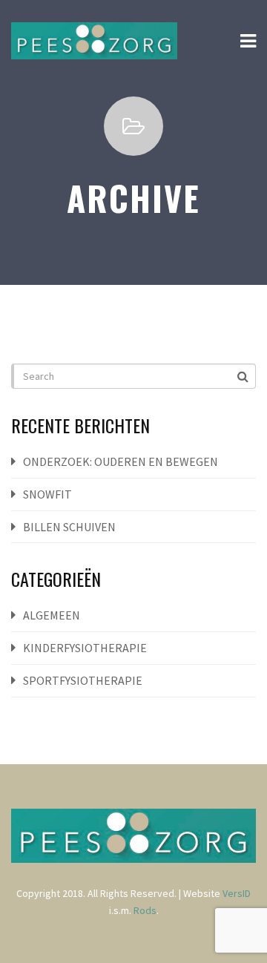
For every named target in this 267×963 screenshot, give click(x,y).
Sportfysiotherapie (82, 680)
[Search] (244, 375)
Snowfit (47, 494)
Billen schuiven (69, 526)
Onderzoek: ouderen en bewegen (120, 461)
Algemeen (51, 615)
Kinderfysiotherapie (85, 647)
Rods (145, 910)
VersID (236, 893)
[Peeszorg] (94, 40)
